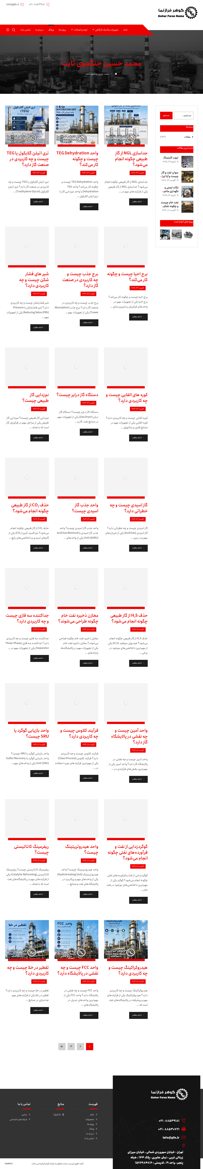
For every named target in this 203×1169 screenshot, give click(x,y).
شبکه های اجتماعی (18, 1119)
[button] (8, 29)
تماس (24, 1115)
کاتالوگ (57, 1115)
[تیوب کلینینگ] (187, 162)
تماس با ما (89, 1138)
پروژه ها (90, 1124)
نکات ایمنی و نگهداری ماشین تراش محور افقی (169, 191)
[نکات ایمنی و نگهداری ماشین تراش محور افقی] (187, 192)
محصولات (89, 1119)
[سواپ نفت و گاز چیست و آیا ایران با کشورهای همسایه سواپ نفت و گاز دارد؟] (187, 177)
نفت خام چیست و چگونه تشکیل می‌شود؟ (169, 206)
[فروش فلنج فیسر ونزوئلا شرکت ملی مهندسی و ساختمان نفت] (165, 235)
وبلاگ (91, 1129)
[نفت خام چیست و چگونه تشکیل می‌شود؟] (187, 207)
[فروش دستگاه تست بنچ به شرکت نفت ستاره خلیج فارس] (177, 235)
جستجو (166, 115)
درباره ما (90, 1134)
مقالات (187, 137)
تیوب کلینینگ (170, 158)
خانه (92, 1115)
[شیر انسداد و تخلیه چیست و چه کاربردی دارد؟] (188, 235)
